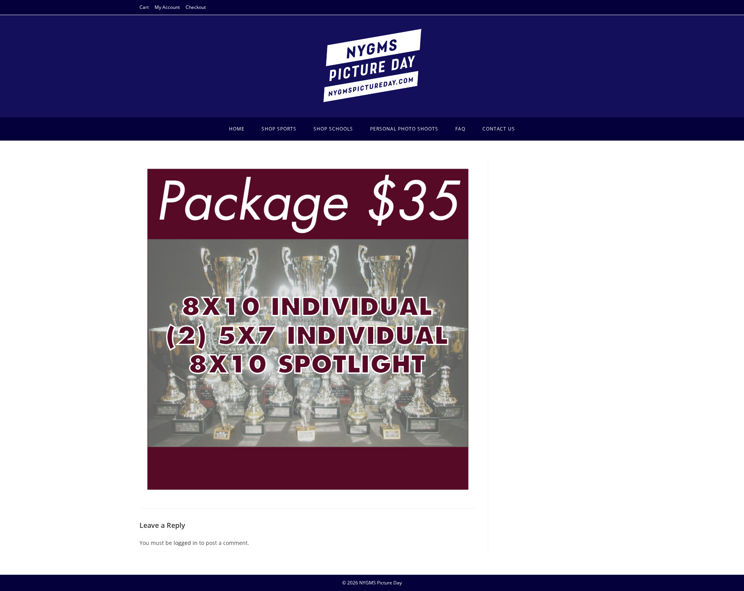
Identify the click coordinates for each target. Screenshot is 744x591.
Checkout (196, 7)
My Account (167, 7)
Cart (144, 7)
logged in (186, 542)
